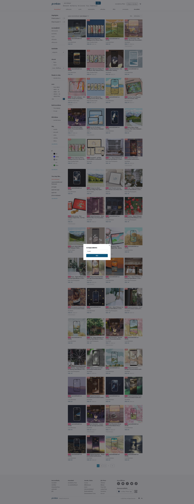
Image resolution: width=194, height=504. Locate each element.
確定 (97, 255)
